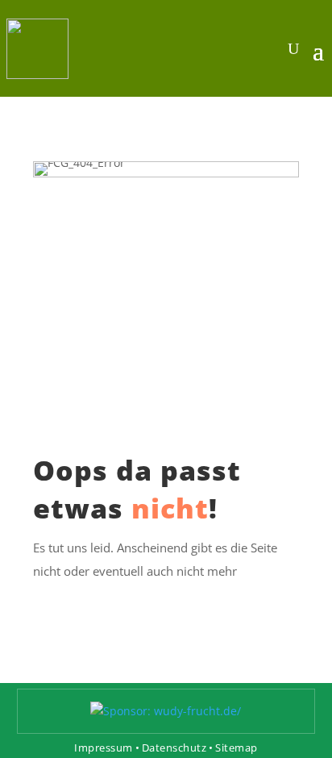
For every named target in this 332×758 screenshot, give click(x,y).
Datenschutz (174, 747)
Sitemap (236, 747)
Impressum (103, 747)
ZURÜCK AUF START (166, 604)
